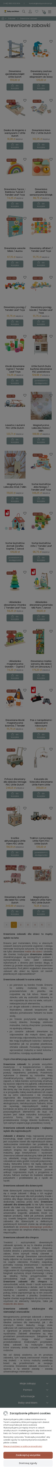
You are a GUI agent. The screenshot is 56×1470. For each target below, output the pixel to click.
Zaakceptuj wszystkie (28, 1455)
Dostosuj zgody (28, 1463)
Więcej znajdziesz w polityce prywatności (22, 1446)
